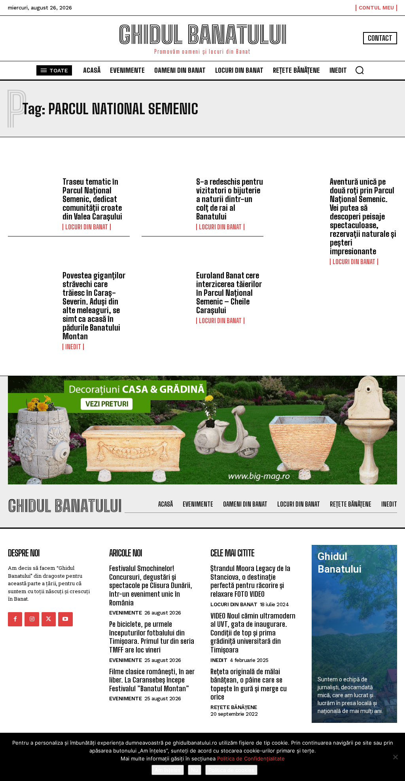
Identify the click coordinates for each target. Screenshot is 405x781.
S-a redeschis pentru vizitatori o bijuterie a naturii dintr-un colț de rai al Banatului (229, 199)
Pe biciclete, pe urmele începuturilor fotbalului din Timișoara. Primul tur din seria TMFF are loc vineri (151, 637)
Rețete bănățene (233, 707)
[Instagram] (32, 619)
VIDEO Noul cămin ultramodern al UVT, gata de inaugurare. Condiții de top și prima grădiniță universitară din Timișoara (252, 632)
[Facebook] (15, 619)
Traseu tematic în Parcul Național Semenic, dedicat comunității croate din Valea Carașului (92, 199)
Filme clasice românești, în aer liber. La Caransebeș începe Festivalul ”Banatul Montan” (151, 680)
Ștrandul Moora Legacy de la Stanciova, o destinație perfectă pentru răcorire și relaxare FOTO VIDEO (250, 581)
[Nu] (395, 757)
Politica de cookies (231, 770)
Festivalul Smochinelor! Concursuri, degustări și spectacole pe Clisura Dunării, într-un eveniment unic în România (150, 585)
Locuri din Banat (86, 227)
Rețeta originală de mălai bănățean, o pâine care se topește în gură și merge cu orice (248, 684)
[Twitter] (49, 619)
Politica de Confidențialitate (251, 758)
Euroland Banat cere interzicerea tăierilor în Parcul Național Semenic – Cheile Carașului (228, 292)
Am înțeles (168, 770)
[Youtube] (65, 619)
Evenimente (125, 613)
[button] (359, 70)
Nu (194, 770)
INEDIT (73, 347)
